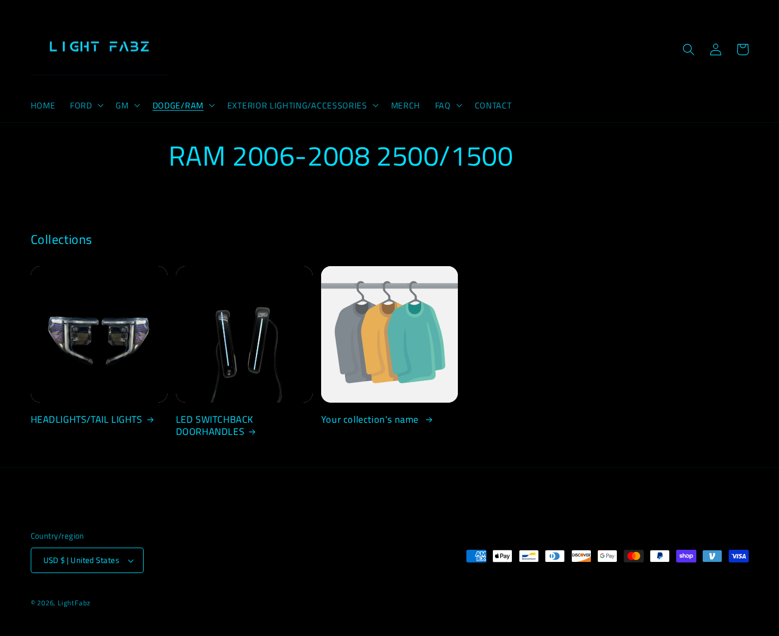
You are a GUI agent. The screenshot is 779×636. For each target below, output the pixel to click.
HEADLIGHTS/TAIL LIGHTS (87, 419)
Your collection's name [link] (371, 419)
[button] (86, 105)
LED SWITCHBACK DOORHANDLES (214, 425)
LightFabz (74, 603)
